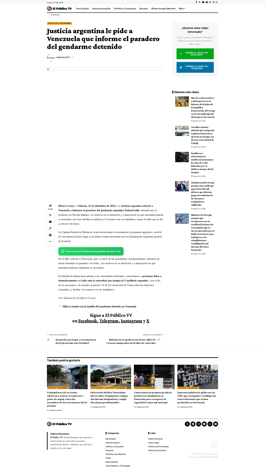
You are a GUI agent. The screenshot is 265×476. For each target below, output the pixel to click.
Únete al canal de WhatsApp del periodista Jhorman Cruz (93, 251)
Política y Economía (59, 23)
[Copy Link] (50, 228)
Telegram (109, 320)
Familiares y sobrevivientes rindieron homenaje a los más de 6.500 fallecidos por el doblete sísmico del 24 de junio (202, 163)
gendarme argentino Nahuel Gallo (120, 210)
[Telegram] (213, 2)
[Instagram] (210, 2)
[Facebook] (196, 2)
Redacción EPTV (63, 57)
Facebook (87, 320)
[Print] (50, 235)
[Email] (50, 221)
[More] (50, 241)
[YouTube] (203, 2)
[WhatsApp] (216, 2)
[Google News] (207, 2)
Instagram (131, 320)
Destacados (97, 388)
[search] (216, 8)
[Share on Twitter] (50, 215)
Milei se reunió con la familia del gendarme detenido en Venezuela (99, 306)
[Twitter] (199, 2)
